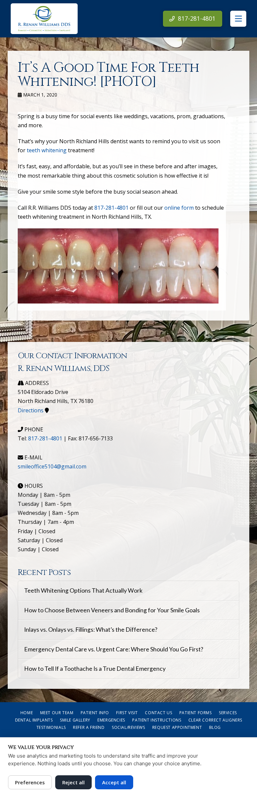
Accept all (114, 782)
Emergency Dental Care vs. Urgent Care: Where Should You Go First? (113, 649)
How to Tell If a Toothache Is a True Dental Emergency (95, 668)
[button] (238, 19)
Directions (31, 410)
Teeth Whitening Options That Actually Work (83, 590)
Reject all (73, 782)
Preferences (30, 782)
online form (179, 207)
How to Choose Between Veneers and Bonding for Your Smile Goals (112, 610)
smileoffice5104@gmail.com (52, 466)
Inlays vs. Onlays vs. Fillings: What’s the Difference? (90, 629)
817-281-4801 (111, 207)
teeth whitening (47, 150)
